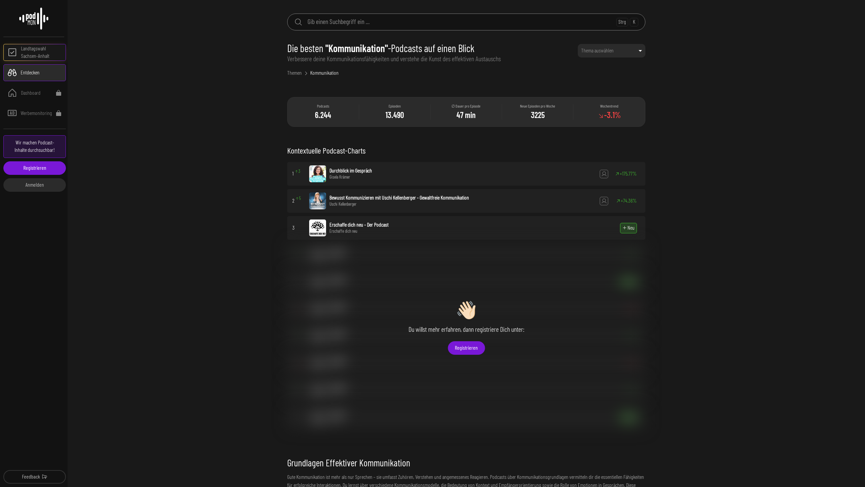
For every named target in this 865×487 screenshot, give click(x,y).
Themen (294, 73)
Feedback (31, 477)
